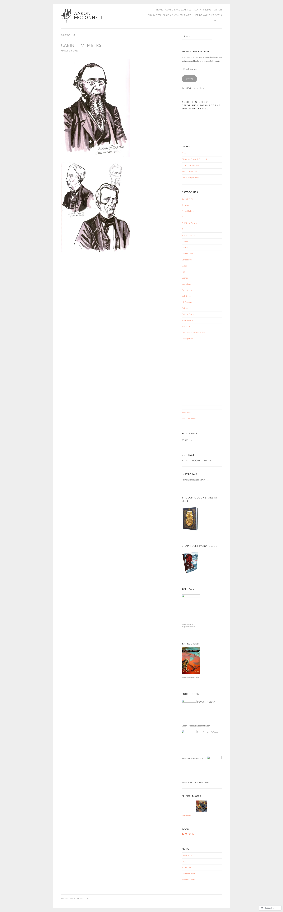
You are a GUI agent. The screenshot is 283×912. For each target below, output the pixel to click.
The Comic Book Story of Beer (193, 332)
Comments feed (188, 873)
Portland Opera (188, 314)
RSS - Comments (189, 419)
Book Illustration (188, 235)
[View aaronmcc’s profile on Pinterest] (189, 834)
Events (184, 266)
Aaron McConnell (88, 15)
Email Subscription (195, 51)
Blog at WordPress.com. (75, 898)
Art (183, 217)
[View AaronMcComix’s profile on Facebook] (183, 834)
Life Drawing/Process (208, 15)
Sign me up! (189, 78)
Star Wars (186, 326)
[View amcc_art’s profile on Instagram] (186, 834)
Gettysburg (186, 284)
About (218, 21)
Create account (188, 855)
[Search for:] (197, 36)
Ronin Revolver (188, 320)
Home (159, 10)
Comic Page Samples (178, 10)
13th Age (185, 205)
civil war (185, 241)
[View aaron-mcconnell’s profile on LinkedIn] (193, 834)
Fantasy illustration (208, 10)
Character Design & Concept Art (169, 15)
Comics (185, 247)
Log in (184, 861)
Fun (183, 272)
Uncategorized (187, 338)
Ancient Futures (188, 211)
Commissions (187, 253)
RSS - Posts (186, 412)
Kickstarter (186, 296)
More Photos (187, 815)
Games (185, 278)
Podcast (185, 308)
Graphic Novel (187, 290)
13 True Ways (187, 199)
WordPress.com (188, 879)
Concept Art (186, 260)
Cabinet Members (81, 45)
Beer (183, 229)
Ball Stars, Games (189, 223)
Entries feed (186, 867)
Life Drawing (187, 302)
